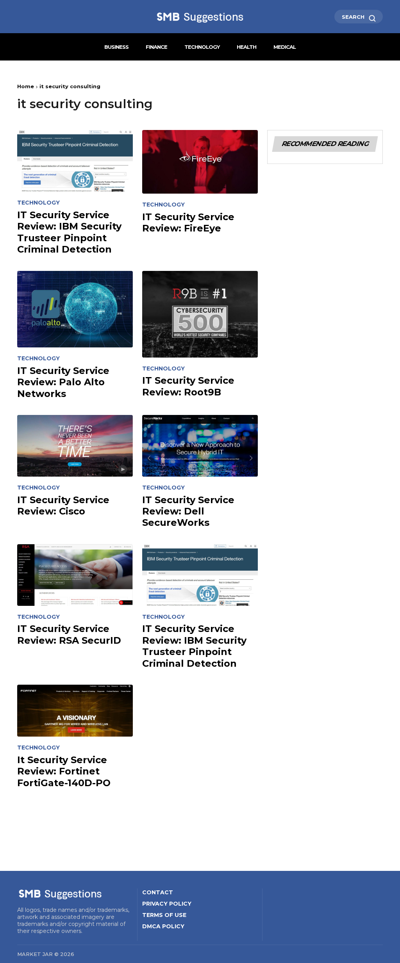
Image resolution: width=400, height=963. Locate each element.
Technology (202, 47)
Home (25, 86)
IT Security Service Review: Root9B (188, 386)
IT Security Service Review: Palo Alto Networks (63, 382)
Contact (157, 892)
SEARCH (354, 17)
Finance (156, 47)
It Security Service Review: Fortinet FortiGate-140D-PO (64, 771)
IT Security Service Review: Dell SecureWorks (188, 511)
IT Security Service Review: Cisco (63, 505)
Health (246, 47)
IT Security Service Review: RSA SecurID (69, 634)
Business (116, 47)
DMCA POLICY (163, 926)
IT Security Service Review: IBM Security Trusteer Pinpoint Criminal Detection (69, 232)
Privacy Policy (166, 903)
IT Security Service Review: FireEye (188, 222)
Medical (284, 47)
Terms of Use (164, 914)
